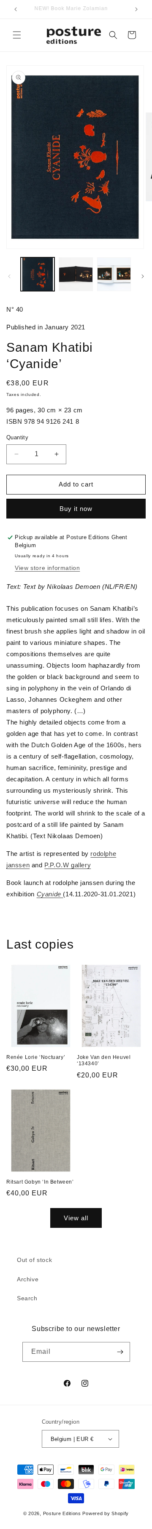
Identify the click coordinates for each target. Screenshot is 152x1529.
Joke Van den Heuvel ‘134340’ (103, 1060)
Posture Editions (62, 1513)
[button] (17, 35)
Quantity (17, 437)
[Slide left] (9, 276)
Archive (27, 1279)
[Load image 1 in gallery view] (37, 274)
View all (76, 1218)
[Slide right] (142, 276)
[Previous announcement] (15, 9)
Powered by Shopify (105, 1513)
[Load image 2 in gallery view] (75, 274)
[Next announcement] (136, 9)
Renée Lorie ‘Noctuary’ (35, 1057)
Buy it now (76, 508)
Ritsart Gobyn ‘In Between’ (40, 1182)
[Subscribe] (120, 1352)
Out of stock (34, 1259)
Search (27, 1298)
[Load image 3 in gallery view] (114, 274)
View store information (47, 567)
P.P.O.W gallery (67, 865)
